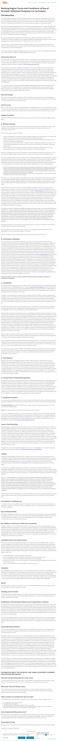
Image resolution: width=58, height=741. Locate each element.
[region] (18, 735)
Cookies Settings (5, 737)
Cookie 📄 (28, 734)
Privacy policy (37, 738)
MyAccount (53, 2)
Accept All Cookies (30, 737)
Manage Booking (42, 2)
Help (48, 2)
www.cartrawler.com (39, 190)
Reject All (21, 737)
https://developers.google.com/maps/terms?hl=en (31, 449)
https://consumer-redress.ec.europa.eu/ (26, 419)
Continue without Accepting (31, 731)
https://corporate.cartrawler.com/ (31, 64)
